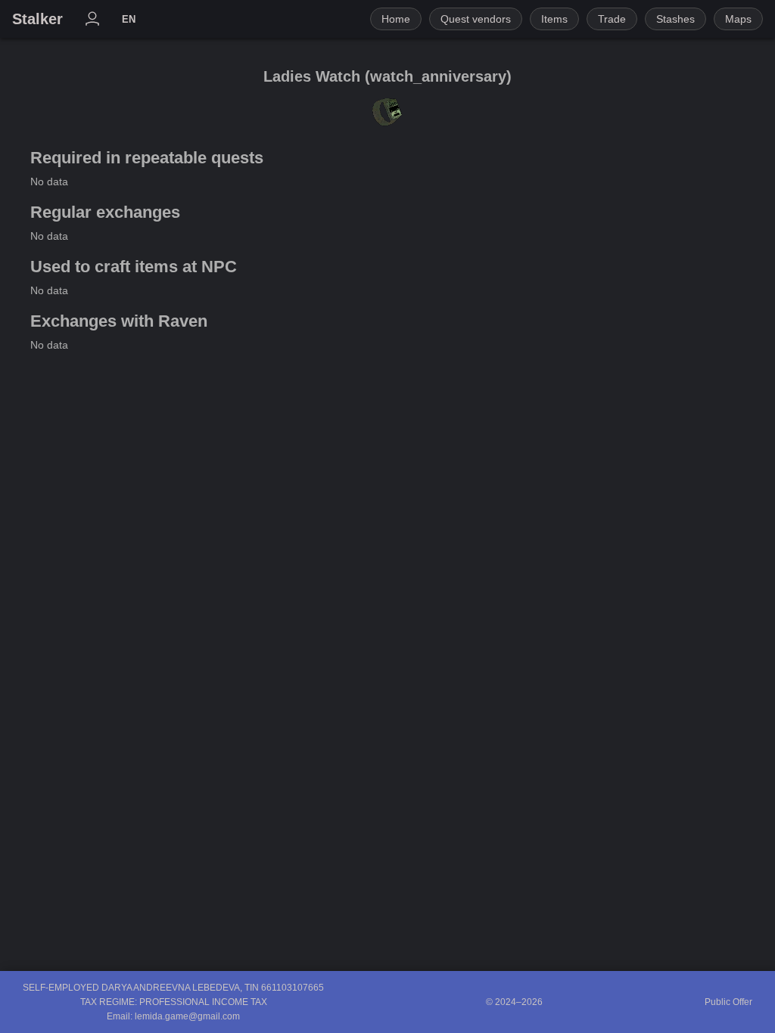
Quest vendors (475, 19)
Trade (612, 19)
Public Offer (728, 1002)
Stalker (37, 19)
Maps (738, 19)
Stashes (675, 19)
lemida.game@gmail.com (187, 1016)
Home (395, 19)
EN (128, 19)
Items (554, 19)
